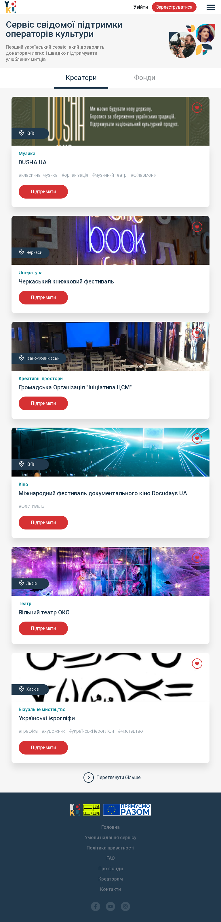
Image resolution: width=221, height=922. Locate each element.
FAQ (110, 858)
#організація (75, 175)
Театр (25, 603)
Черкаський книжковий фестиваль (66, 281)
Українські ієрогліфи (47, 718)
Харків (32, 689)
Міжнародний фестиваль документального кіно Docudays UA (103, 493)
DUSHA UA (33, 162)
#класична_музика (38, 175)
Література (31, 272)
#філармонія (144, 175)
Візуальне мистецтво (42, 709)
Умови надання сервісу (110, 837)
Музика (27, 153)
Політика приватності (110, 848)
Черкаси (34, 252)
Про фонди (110, 868)
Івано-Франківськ (42, 358)
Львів (31, 583)
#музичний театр (109, 175)
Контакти (110, 889)
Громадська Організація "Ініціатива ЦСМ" (75, 387)
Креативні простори (41, 378)
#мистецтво (130, 731)
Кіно (23, 484)
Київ (30, 133)
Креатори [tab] (81, 78)
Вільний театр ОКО (44, 612)
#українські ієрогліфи (91, 731)
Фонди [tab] (144, 78)
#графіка (28, 731)
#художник (53, 731)
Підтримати (43, 191)
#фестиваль (31, 506)
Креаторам (110, 879)
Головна (110, 827)
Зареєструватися (174, 7)
